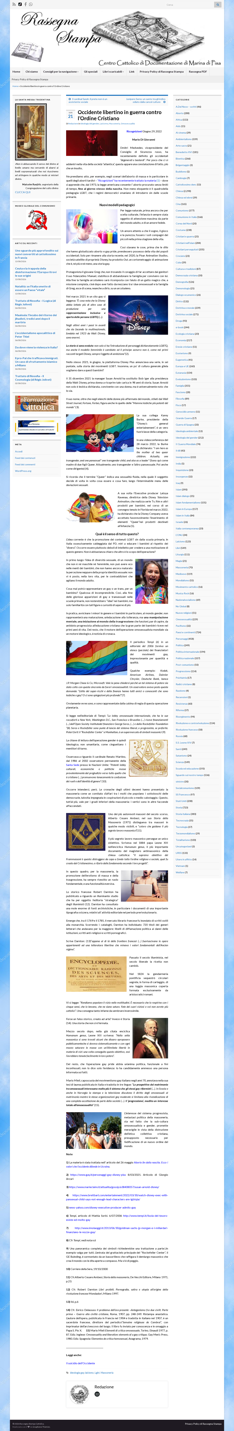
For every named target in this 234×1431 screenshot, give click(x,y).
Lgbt (97, 1372)
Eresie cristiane (184, 346)
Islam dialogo (183, 496)
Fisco (178, 405)
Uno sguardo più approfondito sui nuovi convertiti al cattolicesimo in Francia (36, 254)
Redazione (73, 123)
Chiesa (179, 191)
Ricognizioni (134, 131)
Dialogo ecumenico (186, 294)
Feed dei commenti (25, 464)
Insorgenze (182, 476)
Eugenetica (182, 359)
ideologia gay (77, 1372)
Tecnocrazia (182, 820)
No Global (181, 606)
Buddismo (181, 171)
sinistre (180, 781)
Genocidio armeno (185, 411)
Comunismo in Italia (186, 217)
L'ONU (179, 534)
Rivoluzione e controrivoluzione (192, 723)
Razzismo (181, 690)
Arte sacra (181, 145)
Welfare (180, 872)
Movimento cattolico (187, 586)
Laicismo (104, 123)
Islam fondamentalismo (188, 502)
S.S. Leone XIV (183, 742)
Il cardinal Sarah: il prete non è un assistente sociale (88, 100)
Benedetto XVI (184, 152)
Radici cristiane (184, 684)
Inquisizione (182, 470)
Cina (178, 204)
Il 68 (178, 450)
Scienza (180, 762)
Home (16, 71)
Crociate (180, 255)
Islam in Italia (183, 515)
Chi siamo (32, 71)
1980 (69, 1338)
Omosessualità (128, 123)
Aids (178, 126)
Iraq (178, 483)
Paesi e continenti (185, 632)
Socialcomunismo (185, 788)
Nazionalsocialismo (186, 599)
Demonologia (183, 288)
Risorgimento (183, 716)
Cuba (178, 262)
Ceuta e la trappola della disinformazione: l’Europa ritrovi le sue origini (36, 272)
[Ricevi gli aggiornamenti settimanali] (31, 3)
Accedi (18, 451)
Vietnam (180, 865)
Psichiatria (181, 677)
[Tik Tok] (20, 3)
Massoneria (114, 123)
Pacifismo (181, 625)
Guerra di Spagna (185, 424)
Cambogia (181, 178)
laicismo (89, 1372)
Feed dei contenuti (25, 457)
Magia (179, 560)
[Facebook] (25, 3)
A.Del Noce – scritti (186, 106)
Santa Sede (72, 764)
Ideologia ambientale (187, 431)
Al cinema (181, 132)
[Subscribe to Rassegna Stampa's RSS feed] (14, 3)
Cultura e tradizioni (186, 268)
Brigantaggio (182, 165)
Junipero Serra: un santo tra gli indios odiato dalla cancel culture (145, 100)
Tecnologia (182, 826)
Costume (181, 229)
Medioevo (181, 573)
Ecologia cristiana (185, 333)
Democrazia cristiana (187, 275)
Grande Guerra (184, 418)
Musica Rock (182, 593)
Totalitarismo (183, 839)
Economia (181, 340)
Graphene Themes (41, 1427)
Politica (180, 645)
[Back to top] (226, 1423)
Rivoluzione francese (187, 729)
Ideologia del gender (90, 123)
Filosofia (180, 398)
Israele (179, 521)
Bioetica (180, 158)
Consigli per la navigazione (60, 71)
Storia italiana (183, 813)
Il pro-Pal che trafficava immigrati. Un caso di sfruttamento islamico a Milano (36, 361)
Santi (178, 749)
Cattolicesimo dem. (186, 184)
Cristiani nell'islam (185, 242)
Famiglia (180, 385)
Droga (179, 320)
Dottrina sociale (184, 314)
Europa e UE (182, 366)
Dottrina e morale (185, 307)
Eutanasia (181, 372)
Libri (178, 547)
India (178, 463)
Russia (179, 736)
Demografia (182, 281)
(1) (158, 180)
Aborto (179, 113)
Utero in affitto (184, 859)
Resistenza (182, 703)
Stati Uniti (181, 801)
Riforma (180, 710)
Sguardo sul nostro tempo (190, 775)
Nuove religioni (184, 612)
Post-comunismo (185, 664)
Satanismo (181, 755)
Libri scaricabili (112, 71)
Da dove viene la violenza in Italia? (36, 347)
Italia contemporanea (187, 528)
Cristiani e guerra (185, 236)
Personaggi (182, 638)
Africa (179, 119)
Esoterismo (182, 353)
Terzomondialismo (185, 833)
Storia (179, 807)
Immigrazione (183, 457)
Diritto (179, 301)
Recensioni (182, 697)
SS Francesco (183, 794)
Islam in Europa (184, 509)
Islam (178, 489)
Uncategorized (184, 846)
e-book (179, 327)
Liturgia (180, 554)
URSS (179, 852)
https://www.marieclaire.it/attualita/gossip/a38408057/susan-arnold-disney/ (114, 1187)
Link (131, 71)
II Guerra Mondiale (186, 444)
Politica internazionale (187, 651)
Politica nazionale (185, 658)
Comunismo (182, 210)
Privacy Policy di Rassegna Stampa (162, 71)
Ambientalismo (184, 139)
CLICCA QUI (22, 192)
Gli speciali (90, 71)
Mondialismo (182, 580)
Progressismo (183, 671)
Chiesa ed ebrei (184, 197)
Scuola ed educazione (187, 768)
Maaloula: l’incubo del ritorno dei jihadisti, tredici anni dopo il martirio (36, 318)
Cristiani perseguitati (187, 249)
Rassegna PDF (198, 71)
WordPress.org (23, 470)
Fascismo (181, 392)
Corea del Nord (184, 223)
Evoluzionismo (183, 379)
